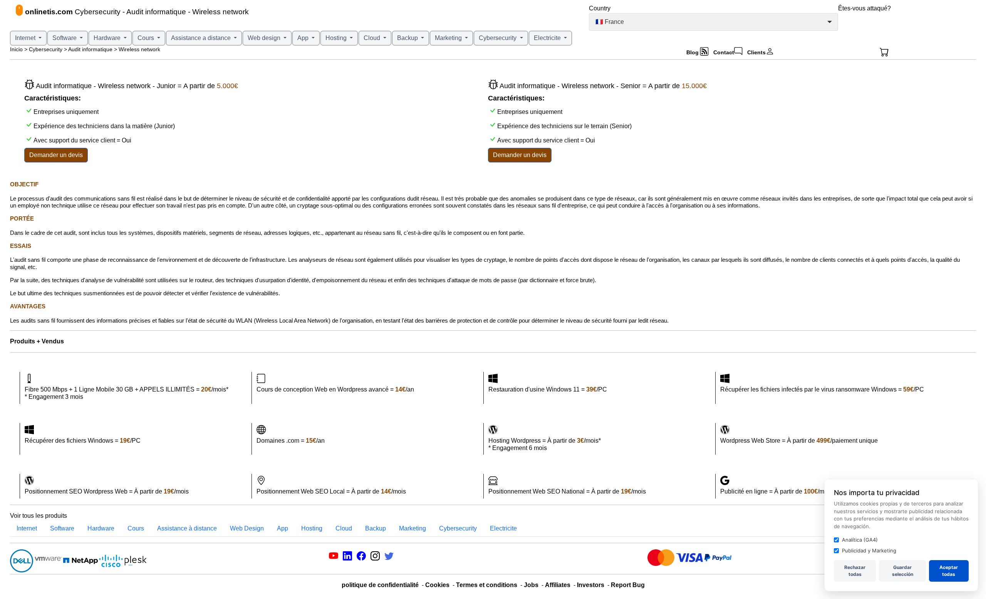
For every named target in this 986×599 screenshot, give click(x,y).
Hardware (108, 38)
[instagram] (375, 557)
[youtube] (333, 557)
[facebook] (361, 557)
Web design (265, 38)
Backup (408, 38)
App (303, 38)
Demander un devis (56, 155)
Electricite (548, 38)
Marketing (449, 38)
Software (65, 38)
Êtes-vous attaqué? (864, 8)
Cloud (373, 38)
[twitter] (389, 557)
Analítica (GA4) (860, 540)
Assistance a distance (201, 38)
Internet (26, 38)
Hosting (336, 38)
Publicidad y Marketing (869, 550)
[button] (904, 52)
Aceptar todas (948, 570)
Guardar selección (902, 570)
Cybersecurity (498, 38)
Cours (147, 38)
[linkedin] (347, 557)
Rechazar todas (854, 570)
